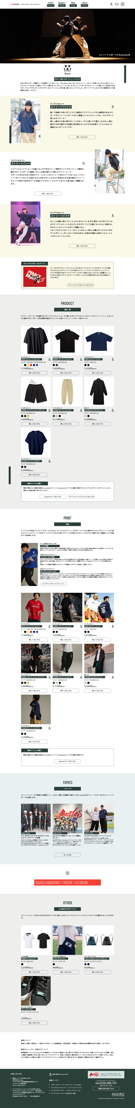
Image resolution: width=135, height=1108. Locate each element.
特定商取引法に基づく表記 (20, 1096)
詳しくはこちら (82, 137)
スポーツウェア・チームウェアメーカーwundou (66, 1085)
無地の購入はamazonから (60, 1074)
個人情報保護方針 (35, 1096)
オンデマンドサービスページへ (53, 584)
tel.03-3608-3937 (19, 1085)
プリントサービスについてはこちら (80, 285)
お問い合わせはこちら (106, 1088)
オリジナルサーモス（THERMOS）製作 (63, 1093)
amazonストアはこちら (52, 497)
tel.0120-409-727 (19, 1094)
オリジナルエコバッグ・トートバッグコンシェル (66, 1087)
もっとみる (67, 855)
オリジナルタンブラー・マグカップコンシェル (65, 1090)
